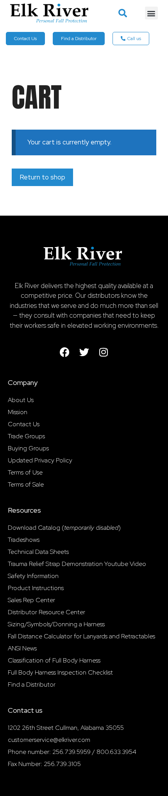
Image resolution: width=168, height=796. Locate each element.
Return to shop (42, 177)
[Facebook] (64, 352)
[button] (122, 13)
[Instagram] (103, 352)
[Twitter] (84, 352)
